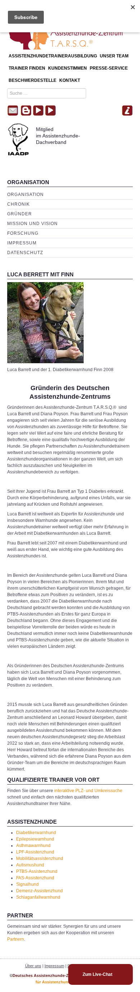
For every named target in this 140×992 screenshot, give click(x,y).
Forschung (22, 233)
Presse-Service (109, 68)
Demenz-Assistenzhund (39, 890)
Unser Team (114, 56)
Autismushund (30, 864)
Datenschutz (25, 252)
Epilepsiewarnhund (35, 839)
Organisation (25, 194)
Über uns (33, 966)
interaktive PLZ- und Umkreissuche (88, 790)
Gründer (19, 213)
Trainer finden (27, 68)
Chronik (18, 204)
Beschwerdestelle (32, 80)
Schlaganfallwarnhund (38, 897)
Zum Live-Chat (97, 974)
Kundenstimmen (67, 68)
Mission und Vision (32, 223)
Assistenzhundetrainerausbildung (53, 56)
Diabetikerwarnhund (36, 832)
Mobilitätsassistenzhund (39, 858)
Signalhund (27, 884)
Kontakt (69, 80)
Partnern (15, 939)
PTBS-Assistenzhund (36, 871)
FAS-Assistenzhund (35, 877)
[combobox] (46, 93)
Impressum (22, 242)
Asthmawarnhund (33, 845)
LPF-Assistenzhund (35, 852)
